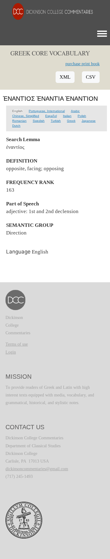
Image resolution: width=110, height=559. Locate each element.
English (17, 111)
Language (18, 252)
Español (51, 116)
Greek (71, 120)
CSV (91, 77)
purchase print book (82, 64)
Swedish (39, 120)
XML (65, 77)
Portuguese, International (47, 111)
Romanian (19, 120)
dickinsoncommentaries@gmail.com (37, 469)
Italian (67, 116)
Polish (82, 116)
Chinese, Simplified (25, 116)
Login (11, 352)
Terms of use (17, 344)
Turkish (56, 120)
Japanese (89, 120)
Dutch (16, 125)
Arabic (75, 111)
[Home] (49, 11)
